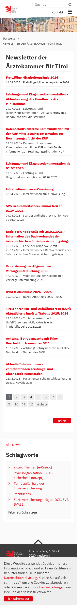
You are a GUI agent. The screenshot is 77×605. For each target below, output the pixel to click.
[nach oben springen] (38, 541)
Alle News (13, 445)
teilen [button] (62, 421)
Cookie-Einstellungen (49, 587)
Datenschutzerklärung (20, 578)
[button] (70, 11)
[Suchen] (71, 4)
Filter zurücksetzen (22, 512)
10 (16, 404)
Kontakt (57, 12)
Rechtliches (22, 494)
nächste (42, 404)
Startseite (9, 38)
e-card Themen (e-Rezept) (33, 467)
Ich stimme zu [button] (18, 599)
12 (31, 404)
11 (23, 404)
